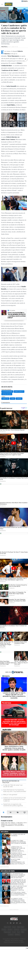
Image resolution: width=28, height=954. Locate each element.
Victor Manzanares (7, 391)
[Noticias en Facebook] (10, 923)
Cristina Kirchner (6, 394)
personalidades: (6, 389)
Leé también (12, 310)
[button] (25, 59)
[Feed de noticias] (17, 923)
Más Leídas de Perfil (8, 871)
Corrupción (5, 398)
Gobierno (19, 398)
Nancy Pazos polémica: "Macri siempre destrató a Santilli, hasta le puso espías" (17, 315)
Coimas (12, 398)
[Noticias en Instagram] (7, 923)
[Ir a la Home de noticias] (14, 919)
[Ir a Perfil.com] (24, 1)
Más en (8, 672)
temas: (3, 396)
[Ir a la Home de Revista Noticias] (8, 4)
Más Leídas (4, 832)
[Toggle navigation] (2, 4)
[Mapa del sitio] (20, 923)
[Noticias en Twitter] (14, 923)
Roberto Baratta (19, 391)
